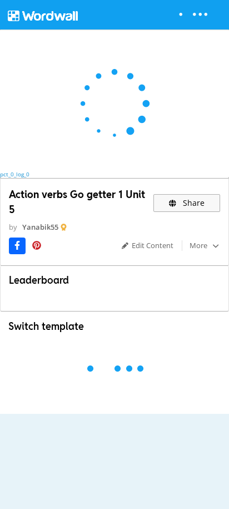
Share (193, 202)
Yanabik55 (40, 227)
